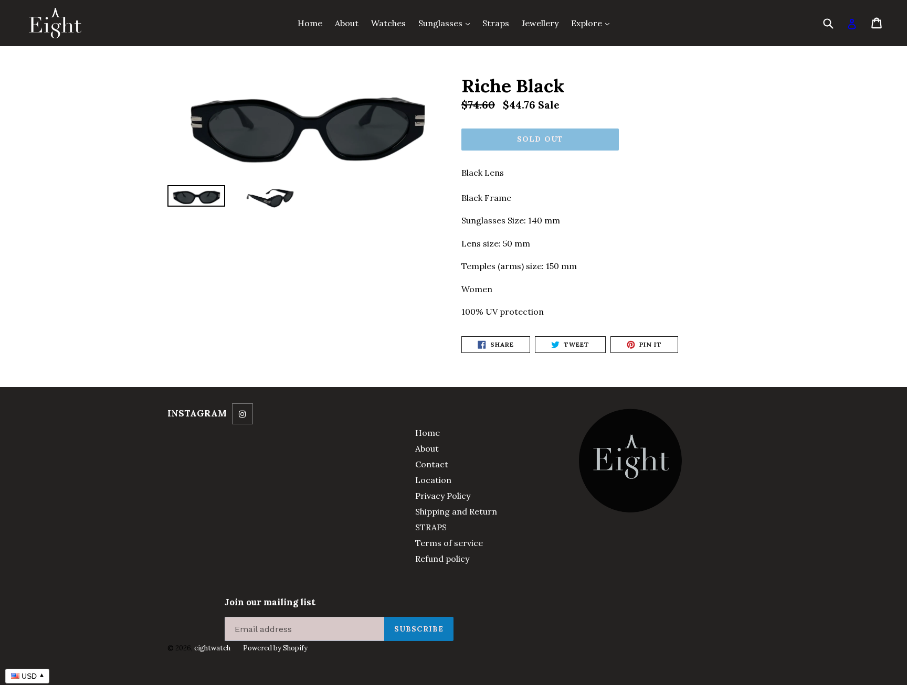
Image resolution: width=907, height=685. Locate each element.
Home (310, 23)
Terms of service (449, 543)
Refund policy (442, 558)
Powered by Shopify (275, 648)
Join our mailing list (270, 602)
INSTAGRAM (197, 413)
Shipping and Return (456, 511)
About (346, 23)
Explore (593, 22)
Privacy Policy (442, 495)
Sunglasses (446, 22)
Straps (495, 23)
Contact (431, 464)
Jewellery (540, 23)
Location (433, 480)
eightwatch (212, 648)
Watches (388, 23)
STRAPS (431, 527)
